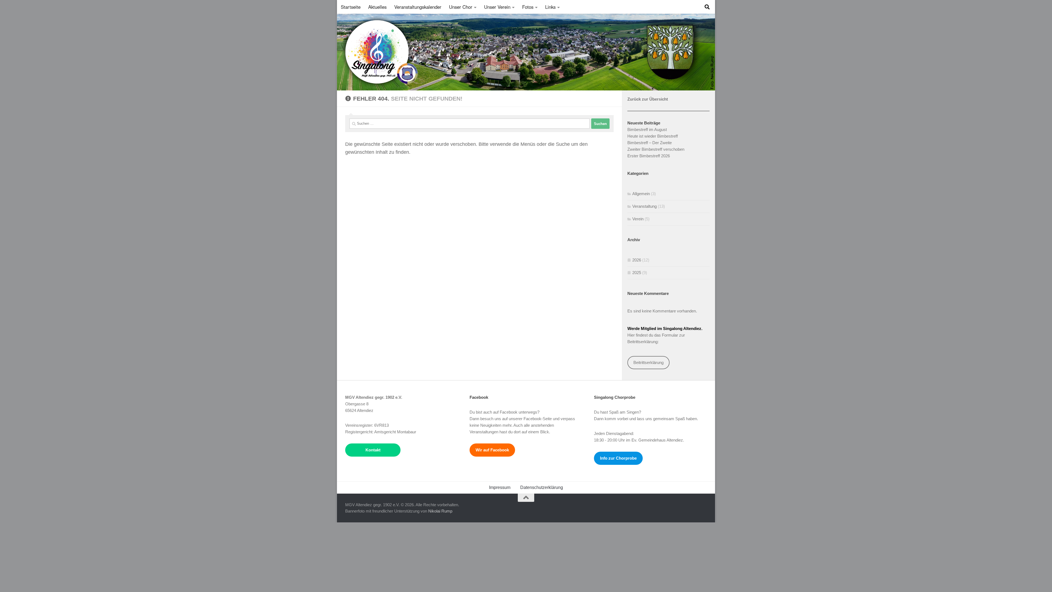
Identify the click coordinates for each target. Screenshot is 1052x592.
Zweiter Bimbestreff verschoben (655, 149)
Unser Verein (497, 7)
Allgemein (641, 193)
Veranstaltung (644, 206)
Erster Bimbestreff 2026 (648, 155)
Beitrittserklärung (648, 362)
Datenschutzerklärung (541, 487)
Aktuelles (377, 7)
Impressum (499, 487)
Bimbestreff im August (647, 129)
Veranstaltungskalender (417, 7)
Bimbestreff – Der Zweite (649, 142)
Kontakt (373, 450)
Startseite (351, 7)
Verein (638, 219)
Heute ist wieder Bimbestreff (652, 136)
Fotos (527, 7)
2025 (636, 272)
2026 (636, 260)
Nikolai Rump (440, 511)
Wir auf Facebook (492, 450)
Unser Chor (460, 7)
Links (550, 7)
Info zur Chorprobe (618, 458)
